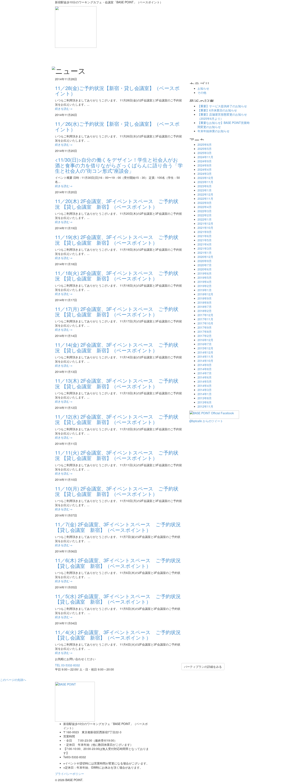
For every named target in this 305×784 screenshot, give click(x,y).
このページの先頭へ (13, 680)
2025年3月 (205, 153)
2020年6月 (205, 269)
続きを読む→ (63, 108)
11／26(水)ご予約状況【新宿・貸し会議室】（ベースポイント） (117, 126)
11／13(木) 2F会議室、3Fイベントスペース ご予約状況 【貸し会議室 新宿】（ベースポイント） (116, 383)
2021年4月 (205, 244)
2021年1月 (205, 252)
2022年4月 (205, 207)
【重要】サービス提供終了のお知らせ (222, 106)
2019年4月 (205, 282)
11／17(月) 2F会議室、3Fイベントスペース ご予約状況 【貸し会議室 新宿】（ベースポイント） (116, 311)
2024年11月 (205, 157)
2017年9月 (205, 327)
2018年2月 (205, 311)
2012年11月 (205, 406)
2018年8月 (205, 302)
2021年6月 (205, 236)
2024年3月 (205, 173)
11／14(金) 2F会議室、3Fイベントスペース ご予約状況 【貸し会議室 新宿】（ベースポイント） (116, 347)
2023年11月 (205, 182)
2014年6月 (205, 377)
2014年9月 (205, 365)
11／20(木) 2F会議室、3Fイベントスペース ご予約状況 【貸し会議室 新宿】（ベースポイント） (116, 203)
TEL (67, 665)
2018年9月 (205, 298)
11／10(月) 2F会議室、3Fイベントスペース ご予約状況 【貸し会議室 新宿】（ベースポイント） (116, 491)
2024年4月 (205, 169)
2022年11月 (205, 198)
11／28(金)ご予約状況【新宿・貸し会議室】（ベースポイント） (117, 90)
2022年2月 (205, 215)
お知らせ (203, 88)
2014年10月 (205, 361)
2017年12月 (205, 315)
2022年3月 (205, 211)
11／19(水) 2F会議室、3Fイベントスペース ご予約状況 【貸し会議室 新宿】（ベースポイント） (116, 239)
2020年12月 (205, 257)
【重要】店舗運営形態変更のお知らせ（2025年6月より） (222, 116)
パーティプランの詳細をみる (203, 666)
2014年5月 (205, 381)
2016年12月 (205, 340)
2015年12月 (205, 348)
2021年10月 (205, 228)
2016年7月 (205, 344)
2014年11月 (205, 356)
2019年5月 (205, 277)
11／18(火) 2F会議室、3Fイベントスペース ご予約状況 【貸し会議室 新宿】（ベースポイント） (116, 275)
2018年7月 (205, 306)
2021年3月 (205, 248)
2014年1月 (205, 394)
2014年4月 (205, 385)
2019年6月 (205, 273)
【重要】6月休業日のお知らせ (217, 110)
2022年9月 (205, 203)
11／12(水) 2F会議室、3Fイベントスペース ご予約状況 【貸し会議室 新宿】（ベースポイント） (116, 419)
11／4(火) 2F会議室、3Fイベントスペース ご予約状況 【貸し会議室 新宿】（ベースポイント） (118, 634)
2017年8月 (205, 331)
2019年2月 (205, 286)
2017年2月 (205, 336)
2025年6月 (205, 144)
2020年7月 (205, 265)
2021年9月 (205, 232)
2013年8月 (205, 398)
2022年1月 (205, 219)
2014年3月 (205, 390)
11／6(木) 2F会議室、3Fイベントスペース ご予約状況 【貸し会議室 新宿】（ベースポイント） (118, 562)
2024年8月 (205, 165)
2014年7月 (205, 373)
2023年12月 (205, 178)
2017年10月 (205, 323)
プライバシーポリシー (69, 774)
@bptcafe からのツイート (206, 421)
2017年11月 (205, 319)
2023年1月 (205, 190)
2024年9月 (205, 161)
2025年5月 (205, 149)
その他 (202, 92)
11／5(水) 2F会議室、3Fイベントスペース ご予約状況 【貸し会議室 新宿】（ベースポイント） (118, 598)
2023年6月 (205, 186)
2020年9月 (205, 261)
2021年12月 (205, 223)
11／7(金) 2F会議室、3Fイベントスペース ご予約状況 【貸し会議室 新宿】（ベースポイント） (118, 526)
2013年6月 (205, 402)
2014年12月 (205, 352)
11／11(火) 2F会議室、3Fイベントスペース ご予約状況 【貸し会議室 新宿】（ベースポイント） (116, 455)
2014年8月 (205, 369)
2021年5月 (205, 240)
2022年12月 (205, 194)
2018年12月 (205, 294)
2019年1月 (205, 290)
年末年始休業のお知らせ (213, 131)
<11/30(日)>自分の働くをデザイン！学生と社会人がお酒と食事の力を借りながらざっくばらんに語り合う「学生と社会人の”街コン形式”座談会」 (119, 165)
